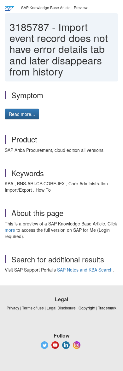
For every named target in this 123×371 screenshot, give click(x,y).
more (10, 230)
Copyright (87, 307)
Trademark (107, 307)
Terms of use (33, 307)
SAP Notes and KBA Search (85, 269)
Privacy (13, 307)
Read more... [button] (22, 114)
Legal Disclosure (61, 307)
